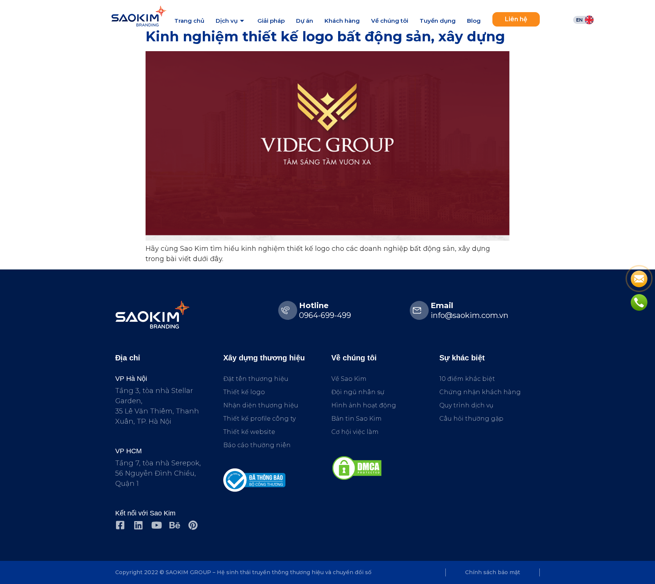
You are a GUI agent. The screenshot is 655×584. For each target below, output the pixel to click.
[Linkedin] (138, 525)
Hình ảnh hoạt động (363, 405)
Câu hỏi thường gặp (471, 418)
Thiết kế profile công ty (259, 418)
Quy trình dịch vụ (466, 405)
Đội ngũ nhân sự (357, 392)
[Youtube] (156, 525)
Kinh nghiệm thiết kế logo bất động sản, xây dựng (325, 36)
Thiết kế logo (244, 392)
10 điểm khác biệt (467, 378)
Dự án (304, 20)
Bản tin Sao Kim (356, 418)
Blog (474, 20)
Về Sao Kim (349, 378)
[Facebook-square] (120, 525)
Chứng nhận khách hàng (480, 392)
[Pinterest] (192, 525)
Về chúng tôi (389, 20)
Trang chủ (189, 20)
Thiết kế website (249, 431)
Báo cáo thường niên (257, 445)
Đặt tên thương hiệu (255, 378)
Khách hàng (342, 20)
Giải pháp (271, 20)
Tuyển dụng (438, 20)
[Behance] (174, 525)
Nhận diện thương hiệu (260, 405)
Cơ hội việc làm (355, 431)
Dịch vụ (227, 20)
